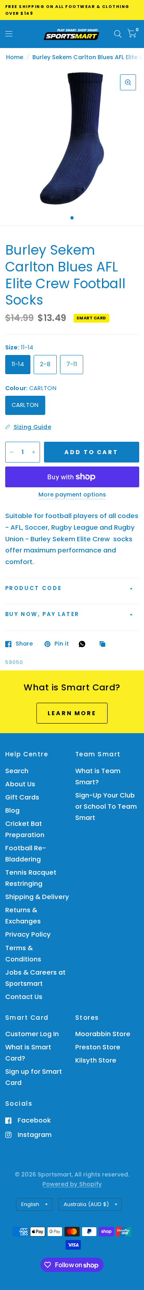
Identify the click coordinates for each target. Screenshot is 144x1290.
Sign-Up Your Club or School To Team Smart (106, 806)
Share (24, 644)
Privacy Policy (28, 934)
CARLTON (25, 405)
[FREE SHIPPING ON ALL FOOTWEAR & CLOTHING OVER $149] (72, 10)
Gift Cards (22, 797)
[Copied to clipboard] (104, 644)
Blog (12, 810)
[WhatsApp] (84, 644)
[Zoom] (128, 82)
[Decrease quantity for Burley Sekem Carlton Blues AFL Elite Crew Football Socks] (12, 452)
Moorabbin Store (102, 1034)
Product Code (33, 588)
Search (16, 771)
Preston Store (97, 1047)
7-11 (71, 364)
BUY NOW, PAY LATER (42, 614)
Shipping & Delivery (37, 896)
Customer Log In (32, 1034)
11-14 (18, 364)
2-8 (45, 364)
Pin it (61, 644)
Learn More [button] (72, 713)
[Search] (117, 34)
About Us (20, 784)
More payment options (72, 495)
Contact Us (23, 996)
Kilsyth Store (95, 1060)
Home (14, 57)
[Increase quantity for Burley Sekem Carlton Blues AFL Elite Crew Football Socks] (34, 452)
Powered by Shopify (71, 1184)
